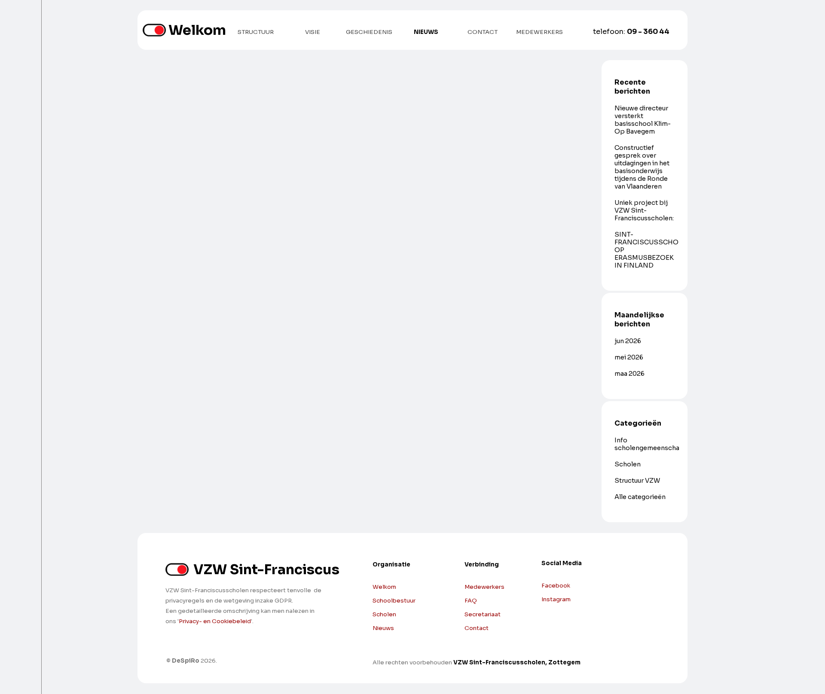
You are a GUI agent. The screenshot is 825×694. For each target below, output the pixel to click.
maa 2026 (629, 373)
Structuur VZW (637, 480)
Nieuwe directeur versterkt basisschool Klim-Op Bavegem (642, 119)
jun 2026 (627, 341)
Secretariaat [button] (482, 614)
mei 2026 (628, 357)
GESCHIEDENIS (369, 32)
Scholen (627, 464)
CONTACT (483, 32)
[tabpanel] (569, 589)
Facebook (555, 585)
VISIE (312, 32)
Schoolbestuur (394, 600)
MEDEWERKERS (539, 32)
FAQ (470, 600)
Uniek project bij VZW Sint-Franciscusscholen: (644, 210)
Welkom (197, 30)
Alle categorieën (640, 497)
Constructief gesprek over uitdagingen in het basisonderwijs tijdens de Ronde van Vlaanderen (641, 167)
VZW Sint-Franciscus (266, 569)
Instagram (556, 599)
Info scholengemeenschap (649, 444)
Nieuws (383, 628)
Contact (476, 628)
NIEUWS (426, 32)
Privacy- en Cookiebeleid (215, 621)
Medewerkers (484, 587)
